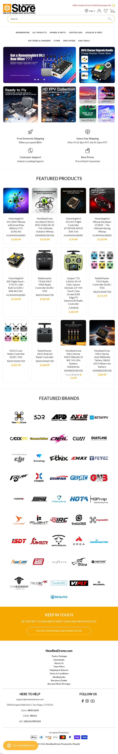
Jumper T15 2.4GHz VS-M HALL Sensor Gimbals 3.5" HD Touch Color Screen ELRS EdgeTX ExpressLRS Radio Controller (73, 291)
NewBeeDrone (44, 235)
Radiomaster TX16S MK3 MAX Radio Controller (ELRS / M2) (44, 284)
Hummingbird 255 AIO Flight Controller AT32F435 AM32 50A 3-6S (73, 225)
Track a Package (59, 656)
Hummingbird (16, 235)
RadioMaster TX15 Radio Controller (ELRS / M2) (102, 283)
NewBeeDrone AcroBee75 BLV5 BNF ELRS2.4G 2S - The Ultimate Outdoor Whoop (44, 225)
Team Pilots (59, 666)
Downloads (59, 659)
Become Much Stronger (59, 683)
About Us (59, 663)
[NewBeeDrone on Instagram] (87, 701)
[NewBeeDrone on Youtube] (92, 701)
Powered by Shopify (70, 744)
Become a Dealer (59, 680)
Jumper (73, 307)
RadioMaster (45, 294)
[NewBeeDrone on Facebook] (82, 701)
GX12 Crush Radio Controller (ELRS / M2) (16, 354)
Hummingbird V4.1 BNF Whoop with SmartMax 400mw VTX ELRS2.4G (16, 225)
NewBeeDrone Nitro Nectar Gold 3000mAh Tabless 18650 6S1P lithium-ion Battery (102, 358)
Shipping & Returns (59, 670)
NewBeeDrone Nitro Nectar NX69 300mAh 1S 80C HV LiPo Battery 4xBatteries (73, 358)
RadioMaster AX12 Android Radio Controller (44, 354)
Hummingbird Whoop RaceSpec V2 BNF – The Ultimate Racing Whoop (102, 225)
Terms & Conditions (59, 673)
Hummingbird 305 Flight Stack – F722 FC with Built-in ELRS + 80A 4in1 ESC (15, 284)
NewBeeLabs (59, 677)
